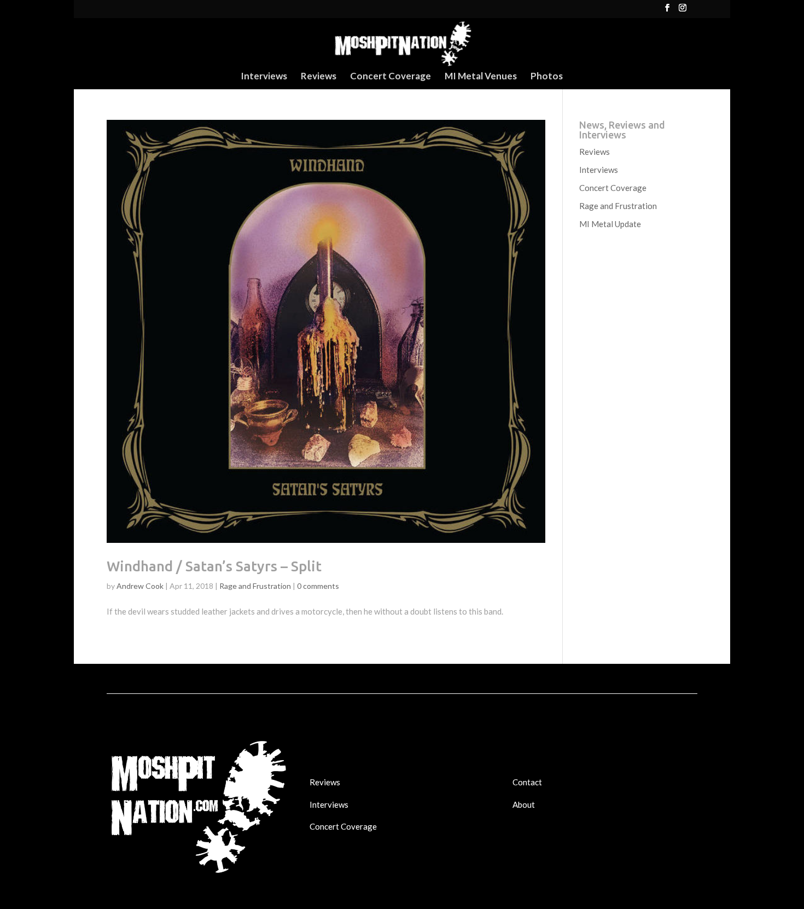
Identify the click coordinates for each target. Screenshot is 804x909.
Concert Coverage (390, 77)
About (523, 804)
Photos (547, 77)
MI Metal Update (610, 224)
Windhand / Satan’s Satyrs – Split (214, 566)
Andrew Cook (140, 585)
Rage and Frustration (255, 585)
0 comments (318, 585)
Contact (527, 782)
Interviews (264, 77)
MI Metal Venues (481, 77)
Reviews (318, 77)
